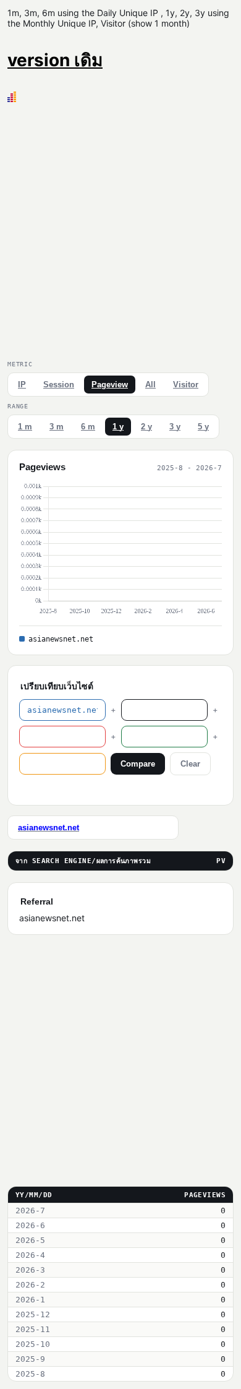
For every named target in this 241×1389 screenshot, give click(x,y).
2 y (146, 426)
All (150, 384)
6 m (88, 426)
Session (58, 384)
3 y (174, 426)
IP (22, 384)
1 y (118, 426)
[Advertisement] (120, 229)
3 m (56, 426)
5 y (203, 426)
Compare (137, 763)
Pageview (109, 384)
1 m (25, 426)
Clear (190, 763)
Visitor (185, 384)
